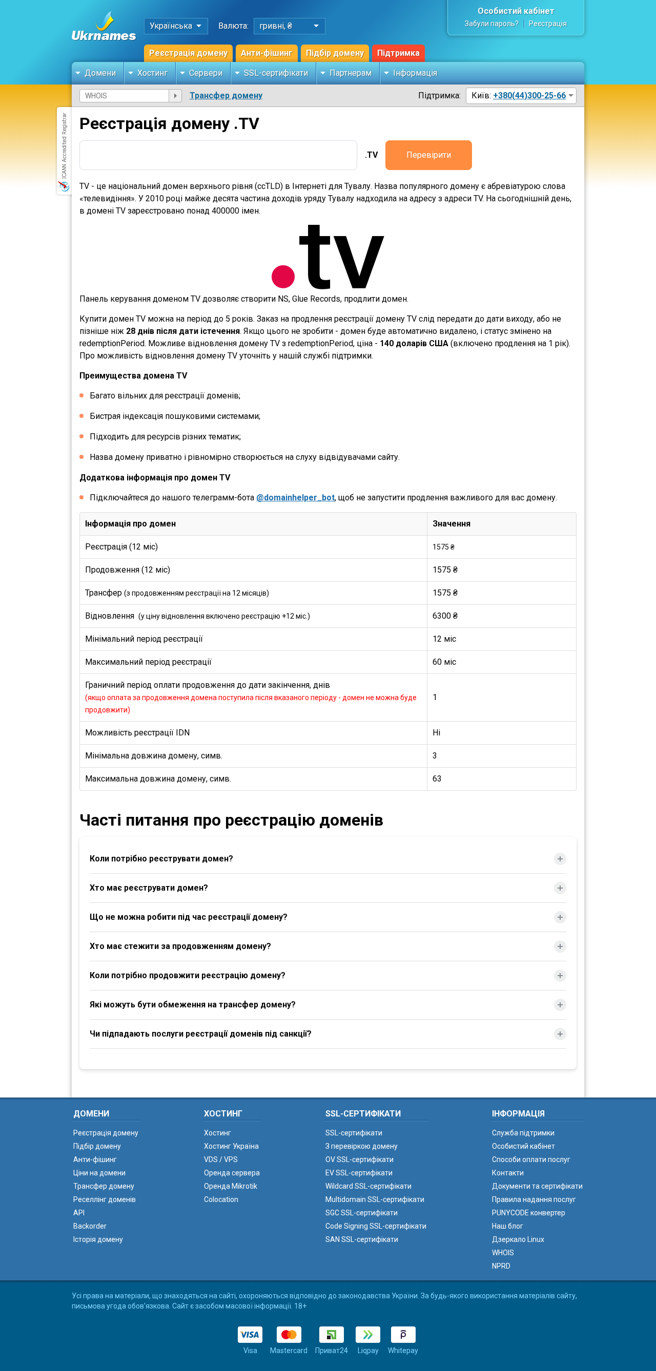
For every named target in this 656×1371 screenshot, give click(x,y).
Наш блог (507, 1226)
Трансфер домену (226, 95)
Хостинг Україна (231, 1146)
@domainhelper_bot (295, 497)
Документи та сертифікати (537, 1186)
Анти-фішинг (267, 53)
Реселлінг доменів (104, 1199)
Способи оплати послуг (531, 1159)
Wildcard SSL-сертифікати (368, 1186)
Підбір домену (335, 53)
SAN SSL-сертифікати (361, 1239)
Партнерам (351, 73)
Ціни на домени (99, 1173)
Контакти (508, 1173)
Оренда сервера (232, 1173)
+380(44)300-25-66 (529, 95)
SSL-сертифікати (276, 73)
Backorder (90, 1226)
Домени (100, 73)
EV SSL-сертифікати (359, 1173)
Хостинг (152, 73)
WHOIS (503, 1253)
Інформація (415, 73)
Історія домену (98, 1239)
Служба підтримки (523, 1133)
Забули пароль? (492, 23)
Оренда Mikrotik (230, 1186)
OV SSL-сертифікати (359, 1159)
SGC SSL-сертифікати (361, 1213)
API (79, 1213)
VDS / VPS (221, 1159)
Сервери (205, 73)
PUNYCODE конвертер (528, 1213)
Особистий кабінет (516, 11)
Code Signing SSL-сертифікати (375, 1226)
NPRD (501, 1266)
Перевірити (428, 155)
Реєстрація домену (188, 53)
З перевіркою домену (361, 1146)
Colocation (221, 1199)
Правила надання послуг (534, 1199)
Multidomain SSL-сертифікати (374, 1199)
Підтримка (398, 53)
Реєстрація (548, 23)
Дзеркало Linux (518, 1239)
